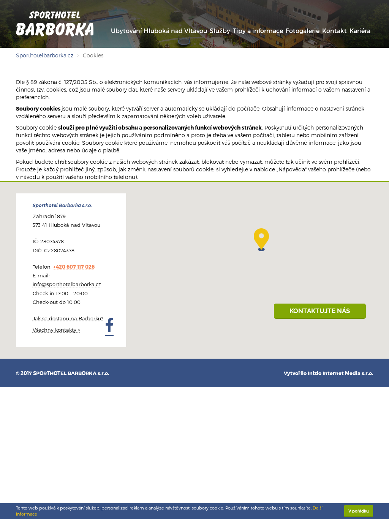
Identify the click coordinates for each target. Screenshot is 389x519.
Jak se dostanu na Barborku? (68, 318)
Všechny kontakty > (56, 330)
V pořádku (358, 511)
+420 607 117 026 (74, 267)
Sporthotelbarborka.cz (44, 55)
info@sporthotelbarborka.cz (67, 284)
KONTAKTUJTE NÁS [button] (319, 311)
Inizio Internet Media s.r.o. (340, 373)
